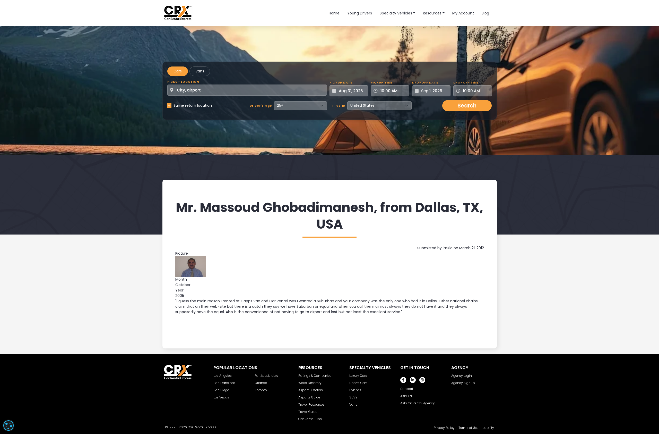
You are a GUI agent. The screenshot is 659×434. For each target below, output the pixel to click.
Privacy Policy (444, 427)
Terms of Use (468, 427)
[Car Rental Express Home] (177, 13)
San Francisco (224, 383)
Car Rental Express (202, 427)
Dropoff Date (425, 82)
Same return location (193, 105)
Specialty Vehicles (396, 13)
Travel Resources (311, 404)
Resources (432, 13)
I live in (339, 106)
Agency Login (461, 375)
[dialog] (8, 425)
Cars (178, 71)
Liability (488, 427)
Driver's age (261, 106)
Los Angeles (222, 375)
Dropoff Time (466, 82)
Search (466, 105)
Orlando (261, 383)
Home (334, 13)
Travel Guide (307, 412)
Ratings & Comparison (316, 375)
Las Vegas (221, 397)
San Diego (221, 390)
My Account (463, 13)
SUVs (353, 397)
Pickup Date (341, 82)
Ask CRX (406, 396)
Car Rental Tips (310, 419)
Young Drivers (359, 13)
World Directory (310, 383)
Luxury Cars (358, 375)
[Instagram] (422, 380)
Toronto (261, 390)
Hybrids (355, 390)
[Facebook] (403, 380)
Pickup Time (382, 82)
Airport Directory (310, 390)
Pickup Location (183, 82)
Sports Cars (358, 383)
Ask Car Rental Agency (417, 403)
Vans (199, 71)
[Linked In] (413, 380)
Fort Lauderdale (266, 375)
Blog (485, 13)
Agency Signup (463, 383)
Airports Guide (309, 397)
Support (406, 389)
